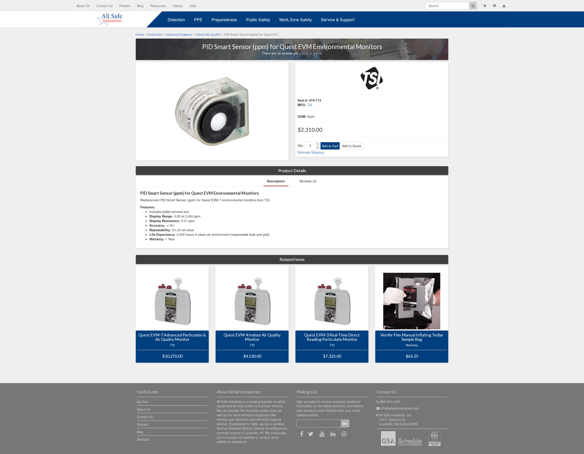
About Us (83, 5)
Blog (140, 5)
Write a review (312, 53)
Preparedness (224, 19)
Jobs (192, 5)
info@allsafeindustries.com (400, 408)
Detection (176, 19)
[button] (317, 144)
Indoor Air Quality (208, 34)
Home (140, 34)
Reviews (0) (308, 181)
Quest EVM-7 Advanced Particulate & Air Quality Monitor (172, 337)
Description (276, 181)
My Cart (142, 401)
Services (143, 439)
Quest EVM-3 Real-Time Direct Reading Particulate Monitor (332, 337)
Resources (158, 5)
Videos (177, 5)
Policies (124, 5)
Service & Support (338, 19)
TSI (309, 104)
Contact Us (104, 5)
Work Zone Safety (295, 19)
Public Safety (258, 19)
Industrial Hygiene (179, 34)
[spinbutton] (310, 146)
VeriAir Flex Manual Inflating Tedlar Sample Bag (411, 337)
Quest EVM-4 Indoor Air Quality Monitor (252, 337)
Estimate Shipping (311, 152)
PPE (198, 19)
